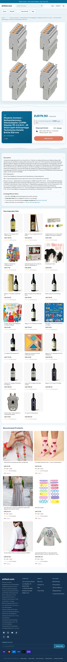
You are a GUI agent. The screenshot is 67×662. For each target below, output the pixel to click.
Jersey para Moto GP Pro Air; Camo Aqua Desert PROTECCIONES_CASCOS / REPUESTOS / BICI (46, 553)
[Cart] (63, 6)
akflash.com (7, 6)
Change (59, 128)
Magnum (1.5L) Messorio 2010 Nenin (33, 323)
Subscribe (59, 646)
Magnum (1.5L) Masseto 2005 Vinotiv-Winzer (11, 234)
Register (58, 5)
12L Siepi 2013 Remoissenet (31, 413)
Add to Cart (48, 138)
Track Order (40, 590)
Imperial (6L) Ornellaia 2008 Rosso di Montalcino (12, 384)
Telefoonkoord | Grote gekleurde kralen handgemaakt (16, 462)
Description (7, 157)
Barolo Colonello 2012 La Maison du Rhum (33, 294)
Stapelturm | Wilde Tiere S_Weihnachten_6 (9, 264)
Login (52, 5)
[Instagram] (8, 632)
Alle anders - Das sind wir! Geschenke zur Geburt (54, 324)
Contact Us (40, 584)
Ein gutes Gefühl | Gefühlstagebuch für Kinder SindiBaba (12, 324)
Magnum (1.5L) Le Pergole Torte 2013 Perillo (33, 234)
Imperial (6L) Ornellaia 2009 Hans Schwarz (33, 384)
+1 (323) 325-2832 (27, 588)
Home (4, 11)
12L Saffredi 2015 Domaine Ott (11, 353)
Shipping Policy (57, 590)
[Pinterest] (8, 637)
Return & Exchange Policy (33, 202)
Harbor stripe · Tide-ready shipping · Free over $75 (33, 1)
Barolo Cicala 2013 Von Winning (52, 293)
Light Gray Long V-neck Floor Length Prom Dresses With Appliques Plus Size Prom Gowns (17, 508)
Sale (33, 11)
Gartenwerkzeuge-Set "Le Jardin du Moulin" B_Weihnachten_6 (33, 264)
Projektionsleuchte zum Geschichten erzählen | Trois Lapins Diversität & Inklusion (53, 234)
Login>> (9, 473)
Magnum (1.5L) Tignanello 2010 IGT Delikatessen (53, 354)
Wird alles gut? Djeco (50, 263)
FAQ (38, 587)
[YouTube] (12, 632)
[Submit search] (41, 6)
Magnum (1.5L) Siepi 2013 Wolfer (53, 383)
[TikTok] (16, 632)
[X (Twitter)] (4, 637)
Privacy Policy (56, 584)
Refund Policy (56, 581)
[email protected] (42, 200)
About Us (40, 581)
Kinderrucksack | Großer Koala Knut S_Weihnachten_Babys (12, 413)
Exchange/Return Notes (11, 194)
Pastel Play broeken (39, 507)
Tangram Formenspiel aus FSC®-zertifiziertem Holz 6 (32, 354)
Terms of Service (57, 587)
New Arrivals (24, 11)
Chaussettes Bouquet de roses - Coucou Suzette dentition (48, 462)
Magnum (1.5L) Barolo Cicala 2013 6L (12, 294)
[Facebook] (4, 632)
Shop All (12, 11)
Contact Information (58, 594)
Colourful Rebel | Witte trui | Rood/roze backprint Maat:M (17, 552)
